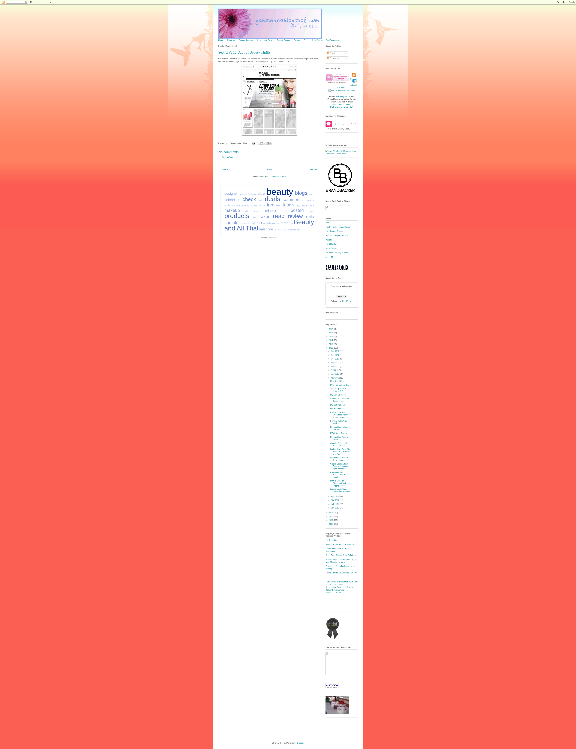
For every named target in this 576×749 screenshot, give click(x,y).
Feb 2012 (335, 504)
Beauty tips (331, 82)
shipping (250, 223)
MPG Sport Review (338, 433)
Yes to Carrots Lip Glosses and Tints (342, 573)
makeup (232, 210)
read (279, 216)
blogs (301, 193)
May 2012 (335, 378)
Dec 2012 (335, 351)
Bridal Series (317, 40)
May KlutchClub (337, 381)
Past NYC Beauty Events (337, 236)
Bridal (338, 592)
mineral (271, 211)
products (236, 215)
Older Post (313, 169)
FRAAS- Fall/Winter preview (338, 422)
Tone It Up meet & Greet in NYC (338, 390)
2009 (331, 520)
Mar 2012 (335, 500)
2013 (331, 344)
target (285, 223)
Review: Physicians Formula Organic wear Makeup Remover (342, 560)
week (285, 229)
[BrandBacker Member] (341, 192)
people (283, 211)
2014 (331, 340)
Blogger (300, 743)
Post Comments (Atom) (275, 176)
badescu (252, 194)
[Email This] (259, 143)
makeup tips (342, 82)
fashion (254, 206)
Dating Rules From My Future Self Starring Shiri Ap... (340, 451)
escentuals (242, 205)
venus (277, 229)
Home (220, 40)
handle (279, 206)
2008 (331, 524)
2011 (331, 512)
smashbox (269, 223)
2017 (331, 329)
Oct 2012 (335, 359)
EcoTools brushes (333, 540)
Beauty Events (283, 40)
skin (258, 222)
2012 (331, 348)
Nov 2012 (335, 355)
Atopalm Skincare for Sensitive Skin (339, 444)
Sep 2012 (335, 362)
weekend (292, 230)
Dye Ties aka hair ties (339, 385)
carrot (311, 194)
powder (311, 211)
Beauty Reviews (246, 40)
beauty (280, 192)
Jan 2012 (335, 508)
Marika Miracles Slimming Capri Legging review (338, 483)
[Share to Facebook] (267, 143)
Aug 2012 (335, 366)
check (249, 199)
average (243, 194)
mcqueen (257, 211)
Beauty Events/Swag (335, 590)
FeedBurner (347, 301)
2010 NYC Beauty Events (337, 253)
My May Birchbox (338, 395)
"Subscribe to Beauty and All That (341, 582)
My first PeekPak (337, 405)
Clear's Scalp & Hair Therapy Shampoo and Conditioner (339, 466)
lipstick (305, 206)
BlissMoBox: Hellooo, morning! (339, 428)
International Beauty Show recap (339, 459)
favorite (262, 206)
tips (291, 223)
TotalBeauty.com (333, 40)
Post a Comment (229, 157)
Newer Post (225, 169)
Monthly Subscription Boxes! (338, 227)
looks (311, 206)
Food (306, 40)
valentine (266, 229)
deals (272, 198)
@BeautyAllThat (343, 96)
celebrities (232, 200)
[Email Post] (253, 143)
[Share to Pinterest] (270, 143)
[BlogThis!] (261, 143)
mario (246, 211)
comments (293, 199)
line (298, 205)
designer (231, 194)
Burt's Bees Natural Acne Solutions (341, 555)
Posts (332, 53)
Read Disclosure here (341, 104)
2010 (331, 516)
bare (261, 194)
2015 (331, 336)
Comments (334, 58)
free (270, 205)
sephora (242, 223)
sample (231, 222)
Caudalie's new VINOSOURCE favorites (338, 474)
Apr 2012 (335, 496)
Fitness (297, 40)
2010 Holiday (331, 244)
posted (297, 210)
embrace (229, 205)
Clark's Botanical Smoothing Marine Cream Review (339, 414)
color (260, 200)
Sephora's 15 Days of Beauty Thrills (339, 400)
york (298, 230)
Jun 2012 (335, 374)
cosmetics (309, 200)
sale (310, 216)
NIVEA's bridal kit (338, 409)
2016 (331, 333)
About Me (231, 40)
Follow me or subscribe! (341, 107)
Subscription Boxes (264, 40)
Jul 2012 (335, 370)
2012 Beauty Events (334, 231)
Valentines (330, 240)
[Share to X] (264, 143)
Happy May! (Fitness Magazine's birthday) (340, 490)
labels (288, 205)
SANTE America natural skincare (340, 544)
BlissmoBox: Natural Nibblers (339, 438)
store (278, 223)
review (295, 216)
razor (265, 216)
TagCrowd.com (272, 237)
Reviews (350, 587)
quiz (254, 217)
